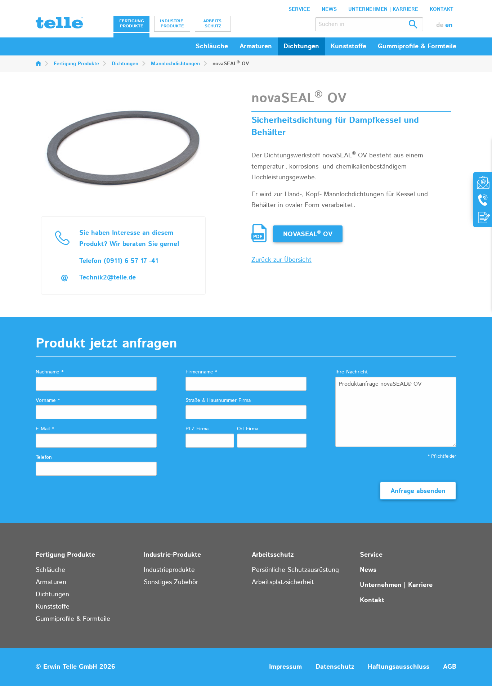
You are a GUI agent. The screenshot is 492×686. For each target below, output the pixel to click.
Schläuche (212, 46)
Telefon (44, 457)
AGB (449, 667)
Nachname (49, 372)
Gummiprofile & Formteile (73, 619)
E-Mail (45, 428)
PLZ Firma (197, 428)
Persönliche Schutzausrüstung (295, 570)
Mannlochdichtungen (175, 63)
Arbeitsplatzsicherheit (283, 582)
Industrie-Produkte (172, 23)
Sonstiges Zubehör (171, 582)
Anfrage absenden (418, 491)
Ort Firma (247, 428)
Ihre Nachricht (351, 372)
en (449, 25)
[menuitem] (131, 24)
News (329, 9)
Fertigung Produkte (131, 23)
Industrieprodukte (169, 570)
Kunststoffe (53, 606)
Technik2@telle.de (107, 277)
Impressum (285, 667)
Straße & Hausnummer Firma (218, 400)
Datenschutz (335, 667)
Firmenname (201, 372)
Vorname (48, 400)
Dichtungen (125, 63)
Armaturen (51, 582)
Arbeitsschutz (213, 23)
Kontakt (441, 9)
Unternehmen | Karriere (383, 9)
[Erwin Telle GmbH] (59, 24)
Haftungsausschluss (398, 667)
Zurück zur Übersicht (281, 260)
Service (299, 9)
